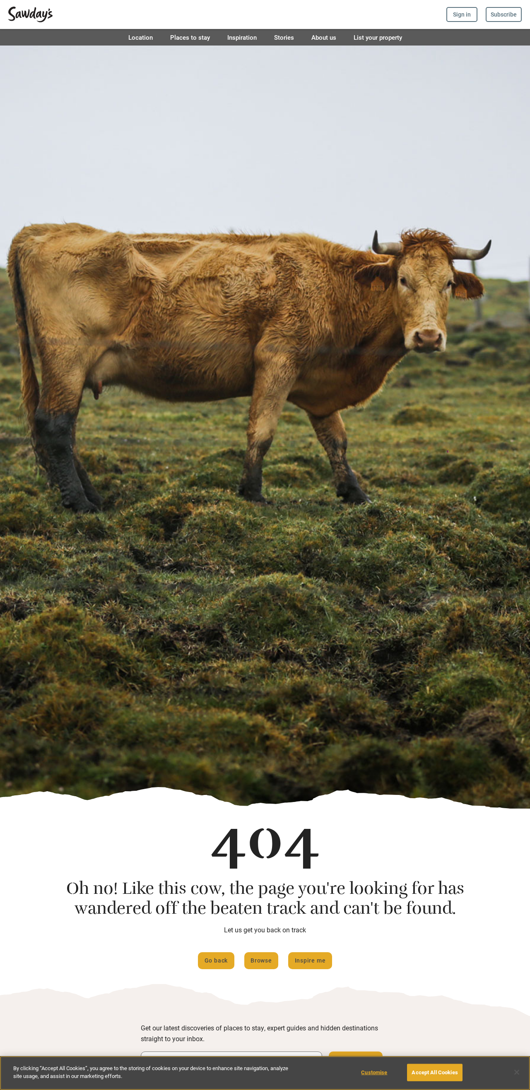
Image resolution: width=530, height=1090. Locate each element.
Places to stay (190, 37)
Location (140, 37)
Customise (374, 1072)
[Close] (517, 1072)
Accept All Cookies (435, 1072)
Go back (216, 960)
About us (323, 37)
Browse (261, 960)
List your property (378, 37)
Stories (284, 37)
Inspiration (242, 37)
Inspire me (310, 960)
